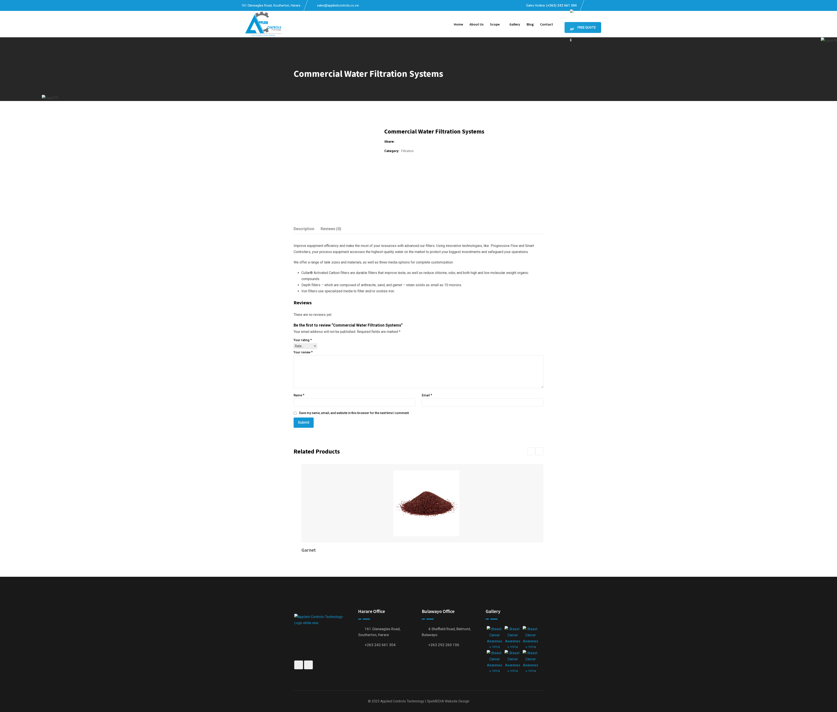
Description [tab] (304, 228)
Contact (546, 24)
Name (299, 395)
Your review (303, 352)
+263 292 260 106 (443, 645)
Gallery (514, 24)
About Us (476, 24)
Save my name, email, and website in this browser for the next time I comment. (354, 413)
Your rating (303, 340)
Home (458, 24)
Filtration (407, 151)
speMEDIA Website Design (448, 701)
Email (427, 395)
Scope (495, 24)
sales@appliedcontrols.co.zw (338, 5)
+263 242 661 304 (380, 645)
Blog (530, 24)
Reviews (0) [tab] (331, 228)
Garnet (308, 550)
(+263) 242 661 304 (561, 5)
